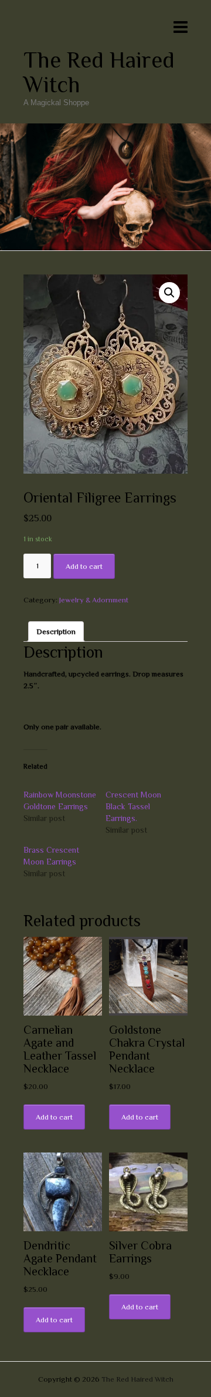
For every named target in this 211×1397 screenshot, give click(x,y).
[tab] (56, 631)
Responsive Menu (180, 27)
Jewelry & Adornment (93, 599)
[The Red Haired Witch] (105, 129)
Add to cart (84, 566)
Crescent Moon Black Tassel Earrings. (133, 806)
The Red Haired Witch (99, 72)
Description (56, 631)
